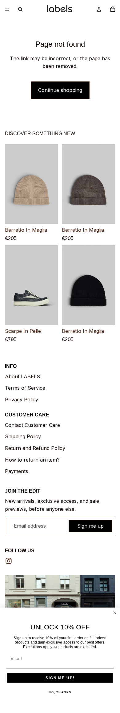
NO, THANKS (60, 692)
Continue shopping (60, 90)
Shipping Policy (23, 436)
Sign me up (90, 526)
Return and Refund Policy (35, 448)
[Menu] (7, 9)
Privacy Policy (21, 399)
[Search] (20, 9)
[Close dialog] (115, 613)
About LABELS (22, 376)
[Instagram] (8, 561)
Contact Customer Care (32, 425)
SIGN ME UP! (60, 678)
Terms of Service (25, 388)
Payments (16, 471)
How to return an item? (32, 460)
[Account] (99, 9)
